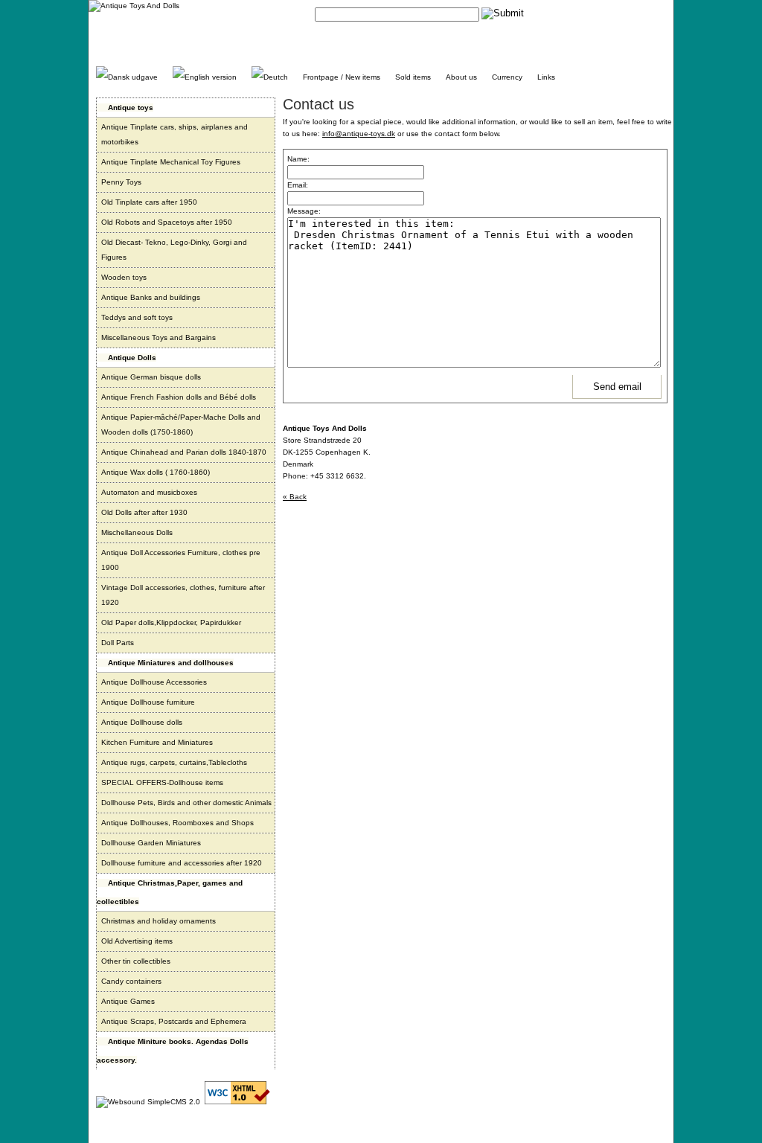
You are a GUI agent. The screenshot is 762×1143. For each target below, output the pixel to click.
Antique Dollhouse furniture (148, 702)
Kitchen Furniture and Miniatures (157, 742)
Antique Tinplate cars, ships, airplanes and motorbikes (174, 134)
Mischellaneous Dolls (137, 532)
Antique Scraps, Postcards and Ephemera (173, 1021)
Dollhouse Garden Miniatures (151, 843)
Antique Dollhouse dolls (141, 722)
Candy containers (131, 981)
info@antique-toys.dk (358, 133)
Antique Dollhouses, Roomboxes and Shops (177, 823)
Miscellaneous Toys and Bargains (158, 337)
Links (546, 77)
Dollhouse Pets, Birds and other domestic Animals (186, 802)
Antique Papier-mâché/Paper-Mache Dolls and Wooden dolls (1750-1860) (180, 424)
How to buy (596, 13)
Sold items (413, 77)
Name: (298, 159)
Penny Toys (121, 182)
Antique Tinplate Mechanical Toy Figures (170, 162)
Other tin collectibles (135, 961)
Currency (507, 77)
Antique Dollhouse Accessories (154, 682)
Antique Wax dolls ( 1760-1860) (155, 472)
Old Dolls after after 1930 (144, 512)
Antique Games (128, 1001)
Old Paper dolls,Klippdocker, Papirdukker (171, 622)
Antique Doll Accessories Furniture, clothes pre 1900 (180, 560)
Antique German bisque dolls (151, 377)
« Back (295, 497)
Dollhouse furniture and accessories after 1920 (181, 863)
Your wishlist (645, 13)
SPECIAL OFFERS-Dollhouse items (162, 782)
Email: (297, 185)
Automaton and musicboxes (149, 492)
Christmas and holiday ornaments (158, 921)
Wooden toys (124, 277)
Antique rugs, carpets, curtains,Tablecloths (174, 762)
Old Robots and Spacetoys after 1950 (166, 222)
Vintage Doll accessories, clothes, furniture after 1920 (183, 594)
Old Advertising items (137, 941)
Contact (555, 13)
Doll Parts (117, 642)
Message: (304, 211)
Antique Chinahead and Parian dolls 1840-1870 (183, 452)
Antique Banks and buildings (150, 297)
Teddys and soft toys (137, 317)
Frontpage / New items (341, 77)
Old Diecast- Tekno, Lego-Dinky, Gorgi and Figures (174, 249)
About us (461, 77)
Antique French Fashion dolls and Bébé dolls (178, 397)
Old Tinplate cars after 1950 (149, 202)
